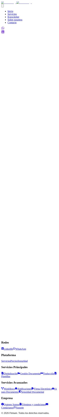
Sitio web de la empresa (13, 323)
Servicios (12, 14)
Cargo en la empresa (11, 326)
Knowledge (13, 17)
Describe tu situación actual (14, 341)
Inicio (10, 11)
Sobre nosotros (15, 19)
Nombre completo (10, 316)
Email (4, 320)
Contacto (12, 22)
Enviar (5, 344)
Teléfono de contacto (11, 329)
